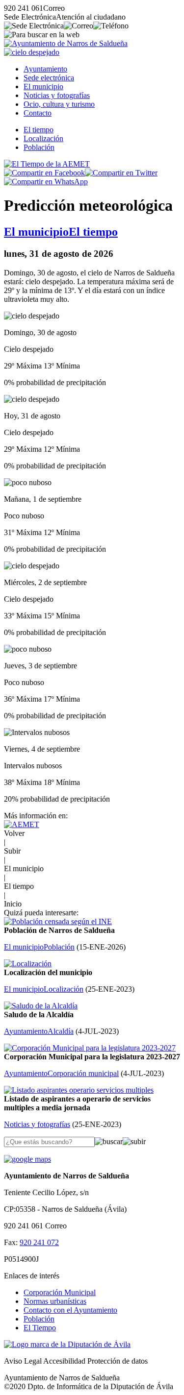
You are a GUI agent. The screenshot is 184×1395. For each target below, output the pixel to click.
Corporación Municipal (60, 1292)
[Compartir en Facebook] (44, 173)
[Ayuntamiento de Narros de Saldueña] (66, 43)
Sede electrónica (49, 77)
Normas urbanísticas (55, 1301)
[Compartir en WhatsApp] (46, 181)
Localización (43, 138)
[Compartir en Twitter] (121, 173)
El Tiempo (40, 1327)
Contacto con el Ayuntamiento (70, 1310)
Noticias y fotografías (57, 95)
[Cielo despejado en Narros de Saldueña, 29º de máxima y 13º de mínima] (31, 52)
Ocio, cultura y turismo (59, 104)
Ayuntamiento (45, 69)
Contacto (38, 113)
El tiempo (38, 129)
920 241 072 (39, 1242)
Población (39, 147)
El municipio (43, 86)
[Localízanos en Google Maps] (27, 1159)
